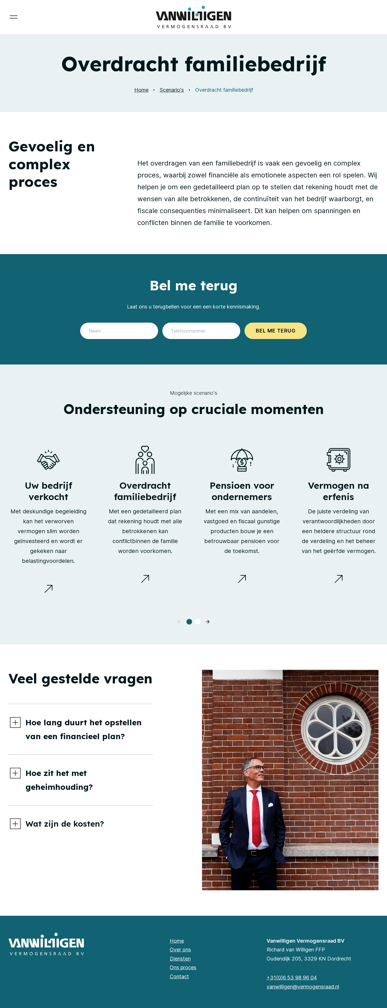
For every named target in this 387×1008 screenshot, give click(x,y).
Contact (179, 976)
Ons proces (183, 967)
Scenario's (172, 90)
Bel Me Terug (275, 331)
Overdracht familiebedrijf (145, 491)
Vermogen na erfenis (338, 491)
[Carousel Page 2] (198, 622)
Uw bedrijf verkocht (48, 491)
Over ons (180, 950)
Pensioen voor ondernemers (242, 491)
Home (141, 90)
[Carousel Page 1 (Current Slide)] (189, 622)
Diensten (180, 959)
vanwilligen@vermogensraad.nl (303, 987)
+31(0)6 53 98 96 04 (292, 978)
